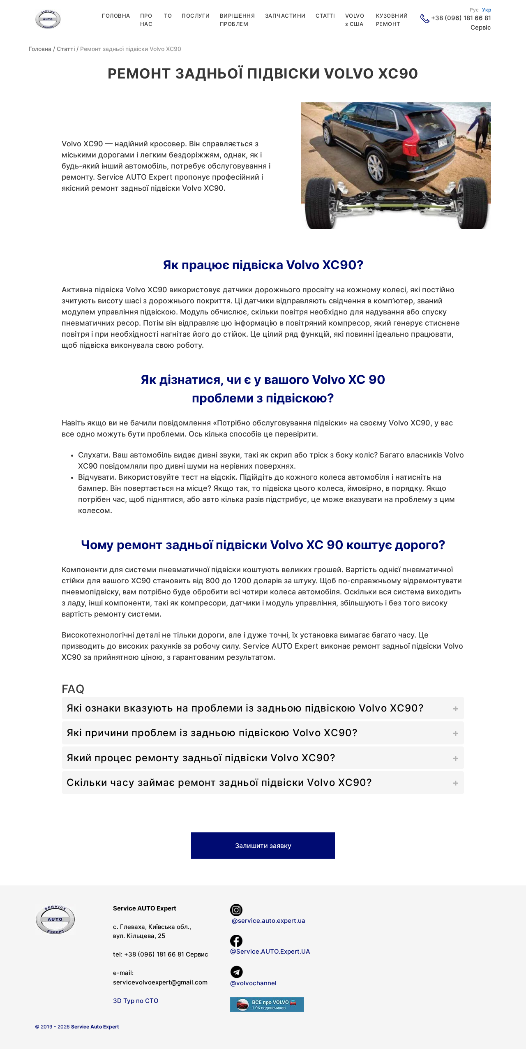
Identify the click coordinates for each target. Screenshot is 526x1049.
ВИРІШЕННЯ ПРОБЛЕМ (237, 19)
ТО (168, 15)
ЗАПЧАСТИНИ (285, 15)
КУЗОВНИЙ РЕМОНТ (392, 19)
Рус (474, 10)
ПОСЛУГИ (196, 15)
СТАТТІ (325, 15)
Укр (486, 10)
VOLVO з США (355, 19)
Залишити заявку (263, 845)
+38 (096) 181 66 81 (461, 18)
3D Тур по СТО (136, 1001)
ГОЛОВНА (116, 15)
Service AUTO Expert (135, 177)
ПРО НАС (146, 19)
